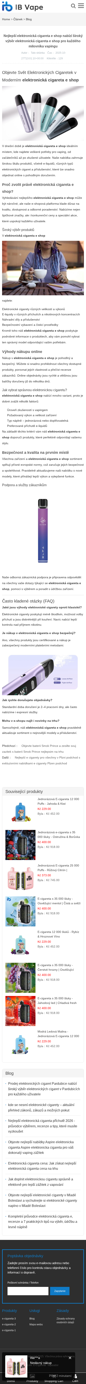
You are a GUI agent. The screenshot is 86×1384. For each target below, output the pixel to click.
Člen (75, 1381)
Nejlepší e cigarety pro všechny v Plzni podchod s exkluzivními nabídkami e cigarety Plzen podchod (41, 760)
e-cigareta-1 (9, 1330)
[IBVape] (22, 9)
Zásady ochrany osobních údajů (66, 1320)
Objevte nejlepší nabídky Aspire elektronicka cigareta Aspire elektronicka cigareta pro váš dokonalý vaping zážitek (41, 1147)
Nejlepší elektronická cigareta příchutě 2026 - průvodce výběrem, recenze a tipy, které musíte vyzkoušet (42, 1126)
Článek (18, 19)
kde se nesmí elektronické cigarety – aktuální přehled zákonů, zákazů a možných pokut (41, 1107)
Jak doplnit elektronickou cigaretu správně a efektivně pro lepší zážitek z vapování (40, 1181)
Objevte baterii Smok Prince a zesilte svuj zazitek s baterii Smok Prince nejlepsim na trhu (39, 748)
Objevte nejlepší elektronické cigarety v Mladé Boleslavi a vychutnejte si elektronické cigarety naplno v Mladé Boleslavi (42, 1200)
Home (6, 19)
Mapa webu (36, 1324)
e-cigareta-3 (9, 1318)
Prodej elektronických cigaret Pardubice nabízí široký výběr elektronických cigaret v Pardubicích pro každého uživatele (44, 1089)
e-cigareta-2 (9, 1324)
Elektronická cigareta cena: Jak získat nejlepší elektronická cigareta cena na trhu (42, 1166)
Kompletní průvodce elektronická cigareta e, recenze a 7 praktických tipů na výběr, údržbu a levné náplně (42, 1222)
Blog (29, 19)
